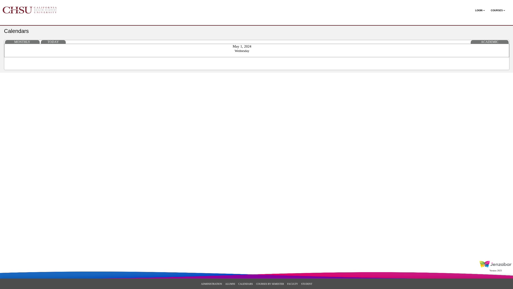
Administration (211, 284)
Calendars (245, 284)
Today (53, 42)
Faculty (292, 284)
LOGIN (479, 10)
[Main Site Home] (29, 7)
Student (306, 284)
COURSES (497, 10)
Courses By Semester (270, 284)
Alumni (230, 284)
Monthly (22, 42)
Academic (489, 42)
